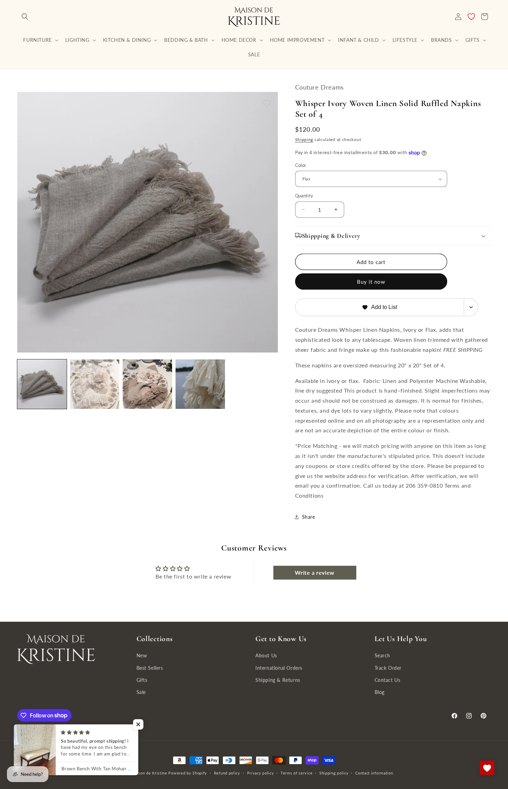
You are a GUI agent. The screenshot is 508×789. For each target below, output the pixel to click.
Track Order (388, 667)
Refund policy (227, 772)
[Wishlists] (487, 768)
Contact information (374, 772)
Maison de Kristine (149, 773)
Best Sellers (150, 667)
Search (383, 655)
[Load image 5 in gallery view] (200, 384)
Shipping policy (334, 772)
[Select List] (471, 307)
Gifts (142, 680)
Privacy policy (260, 772)
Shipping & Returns (277, 680)
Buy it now (371, 282)
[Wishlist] (471, 16)
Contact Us (388, 680)
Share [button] (308, 517)
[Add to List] (266, 103)
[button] (24, 16)
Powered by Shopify (187, 773)
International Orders (278, 667)
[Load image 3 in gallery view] (95, 384)
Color (301, 165)
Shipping (304, 139)
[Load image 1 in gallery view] (42, 384)
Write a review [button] (314, 572)
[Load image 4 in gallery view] (147, 384)
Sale (141, 692)
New (142, 655)
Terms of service (296, 772)
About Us (266, 655)
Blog (380, 692)
